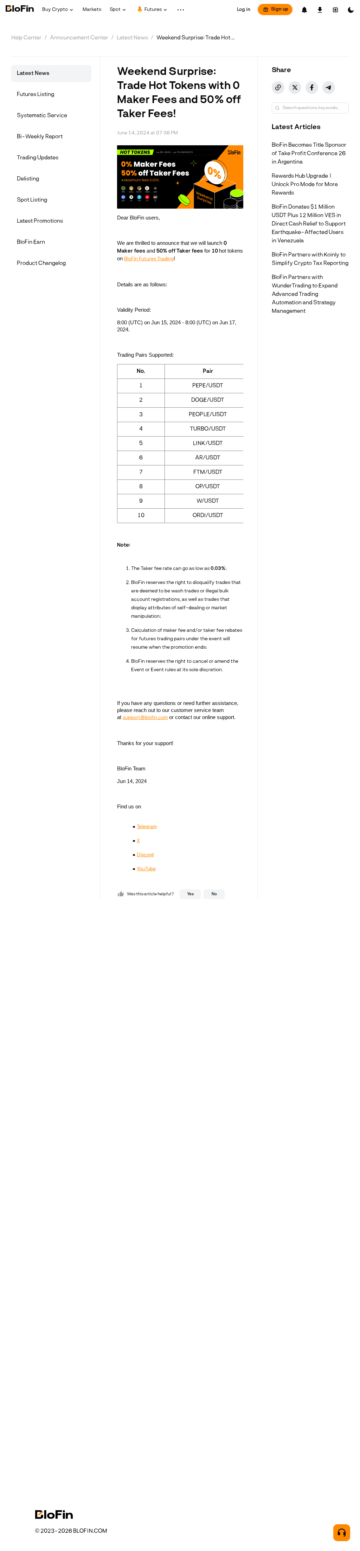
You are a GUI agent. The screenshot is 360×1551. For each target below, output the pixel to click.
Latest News (132, 38)
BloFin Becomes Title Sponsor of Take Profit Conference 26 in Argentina (309, 153)
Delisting (28, 179)
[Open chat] (341, 1532)
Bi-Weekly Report (40, 137)
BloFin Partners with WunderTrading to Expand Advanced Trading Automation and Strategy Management (305, 294)
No (214, 894)
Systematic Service (42, 116)
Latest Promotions (40, 221)
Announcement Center (79, 38)
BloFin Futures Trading (149, 259)
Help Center (26, 38)
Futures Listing (35, 94)
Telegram (147, 826)
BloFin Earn (31, 242)
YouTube (146, 869)
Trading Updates (37, 158)
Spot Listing (32, 200)
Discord (145, 855)
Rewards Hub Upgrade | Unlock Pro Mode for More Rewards (305, 184)
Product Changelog (41, 263)
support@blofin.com (145, 717)
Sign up (279, 9)
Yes (190, 894)
